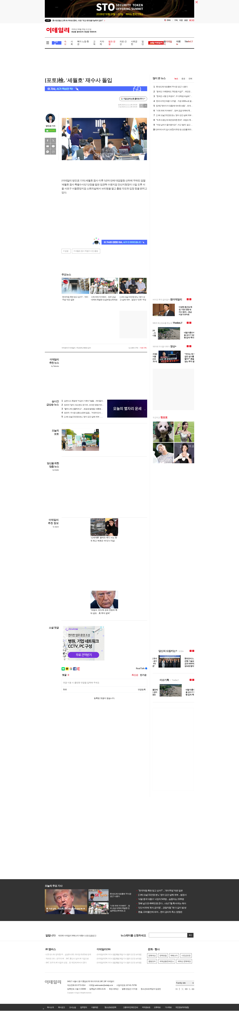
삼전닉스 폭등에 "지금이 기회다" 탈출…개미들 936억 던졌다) (87, 401)
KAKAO (47, 152)
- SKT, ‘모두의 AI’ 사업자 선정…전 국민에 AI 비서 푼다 (66, 962)
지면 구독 (143, 348)
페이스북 (47, 140)
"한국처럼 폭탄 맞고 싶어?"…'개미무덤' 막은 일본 (159, 890)
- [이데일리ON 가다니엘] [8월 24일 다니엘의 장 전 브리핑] (118, 958)
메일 (47, 146)
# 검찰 (65, 251)
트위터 (53, 140)
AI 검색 (56, 43)
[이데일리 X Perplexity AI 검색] (96, 88)
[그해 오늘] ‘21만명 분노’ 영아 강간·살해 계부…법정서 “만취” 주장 (166, 895)
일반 (143, 42)
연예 (190, 78)
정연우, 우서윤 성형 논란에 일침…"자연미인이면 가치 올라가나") (88, 413)
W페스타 (174, 955)
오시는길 (72, 1007)
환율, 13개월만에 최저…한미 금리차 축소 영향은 (159, 912)
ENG (169, 20)
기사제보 (168, 1007)
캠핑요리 (152, 961)
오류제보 (157, 1007)
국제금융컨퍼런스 (166, 961)
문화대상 (152, 955)
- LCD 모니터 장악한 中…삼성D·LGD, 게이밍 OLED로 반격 (68, 954)
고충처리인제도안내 (130, 1007)
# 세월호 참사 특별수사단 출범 (86, 251)
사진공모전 (185, 955)
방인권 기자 (50, 126)
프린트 (53, 146)
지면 (181, 20)
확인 (190, 935)
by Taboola (55, 366)
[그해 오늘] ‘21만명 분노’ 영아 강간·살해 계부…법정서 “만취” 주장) (89, 417)
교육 (94, 42)
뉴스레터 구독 (133, 348)
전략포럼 (163, 955)
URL (53, 152)
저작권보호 (146, 1007)
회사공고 (61, 1007)
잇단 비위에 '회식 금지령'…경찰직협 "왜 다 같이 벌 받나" (162, 908)
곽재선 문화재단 (184, 961)
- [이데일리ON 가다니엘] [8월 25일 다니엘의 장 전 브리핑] (118, 954)
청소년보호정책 (110, 1007)
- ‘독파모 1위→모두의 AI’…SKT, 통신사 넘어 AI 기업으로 (67, 958)
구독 (176, 20)
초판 (186, 20)
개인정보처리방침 (182, 1007)
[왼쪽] (94, 430)
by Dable (56, 470)
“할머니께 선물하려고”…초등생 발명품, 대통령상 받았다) (85, 409)
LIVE (48, 20)
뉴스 (176, 78)
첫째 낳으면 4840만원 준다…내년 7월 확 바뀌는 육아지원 (163, 903)
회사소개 (50, 1007)
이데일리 (71, 30)
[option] (119, 11)
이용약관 (94, 1007)
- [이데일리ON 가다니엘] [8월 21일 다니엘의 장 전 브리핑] (118, 962)
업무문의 (83, 1007)
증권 (183, 78)
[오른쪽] (97, 430)
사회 (72, 42)
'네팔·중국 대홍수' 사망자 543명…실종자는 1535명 (160, 899)
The (189, 41)
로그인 (191, 20)
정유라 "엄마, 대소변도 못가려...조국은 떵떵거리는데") (84, 405)
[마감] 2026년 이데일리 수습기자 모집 (73, 935)
